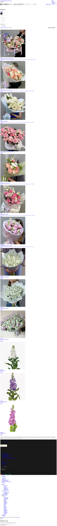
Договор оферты (4, 456)
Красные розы (6, 487)
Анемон (5, 499)
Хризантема (6, 512)
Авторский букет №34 (3, 121)
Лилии (5, 506)
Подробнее (17, 517)
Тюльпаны (5, 511)
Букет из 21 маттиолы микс (4, 339)
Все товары (5, 485)
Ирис (5, 504)
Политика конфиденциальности (7, 457)
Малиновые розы (6, 490)
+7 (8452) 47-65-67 (48, 4)
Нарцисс (5, 507)
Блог (3, 464)
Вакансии (3, 463)
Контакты (3, 461)
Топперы (5, 40)
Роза (4, 496)
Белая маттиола (2, 370)
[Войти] (56, 4)
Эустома (5, 513)
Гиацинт (5, 501)
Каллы (5, 505)
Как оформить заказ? (5, 453)
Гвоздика (5, 503)
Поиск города (2, 524)
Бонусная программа (5, 455)
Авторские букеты (7, 33)
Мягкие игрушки (6, 39)
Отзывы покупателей (5, 462)
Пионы (5, 508)
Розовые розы (6, 489)
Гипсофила (5, 502)
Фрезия (5, 514)
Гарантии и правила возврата (6, 454)
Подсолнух (5, 509)
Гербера (5, 500)
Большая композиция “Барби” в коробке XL (7, 151)
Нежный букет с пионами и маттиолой (6, 245)
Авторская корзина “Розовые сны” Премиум (7, 58)
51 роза (5, 486)
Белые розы (5, 488)
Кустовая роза (6, 497)
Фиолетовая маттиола (3, 401)
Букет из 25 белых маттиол (4, 308)
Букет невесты (6, 34)
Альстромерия (6, 498)
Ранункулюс (6, 510)
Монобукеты (6, 493)
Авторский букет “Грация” (4, 214)
